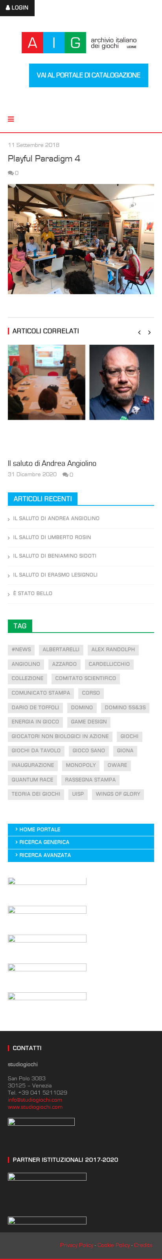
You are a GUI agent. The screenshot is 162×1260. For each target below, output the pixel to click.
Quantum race (32, 780)
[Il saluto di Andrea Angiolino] (81, 400)
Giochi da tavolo (36, 751)
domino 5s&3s (125, 708)
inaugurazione (33, 765)
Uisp (78, 794)
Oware (117, 765)
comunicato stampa (41, 693)
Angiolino (26, 664)
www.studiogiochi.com (35, 1107)
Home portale (40, 830)
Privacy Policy (76, 1245)
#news (21, 650)
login (20, 8)
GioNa (125, 751)
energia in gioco (35, 722)
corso (91, 693)
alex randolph (113, 650)
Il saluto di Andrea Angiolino (52, 463)
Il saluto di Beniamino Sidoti (55, 556)
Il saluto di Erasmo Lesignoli (55, 575)
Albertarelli (61, 650)
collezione (28, 679)
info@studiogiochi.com (35, 1100)
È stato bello (33, 594)
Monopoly (81, 765)
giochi (130, 737)
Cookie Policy (114, 1245)
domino (82, 708)
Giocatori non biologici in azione (60, 737)
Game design (89, 722)
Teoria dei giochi (36, 794)
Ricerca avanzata (45, 855)
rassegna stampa (90, 780)
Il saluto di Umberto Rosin (52, 538)
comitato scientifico (85, 679)
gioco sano (89, 751)
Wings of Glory (118, 794)
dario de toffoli (35, 708)
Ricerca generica (45, 842)
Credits (143, 1245)
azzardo (64, 664)
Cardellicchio (109, 664)
